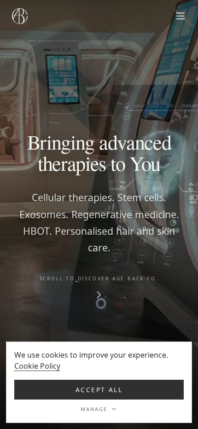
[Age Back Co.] (20, 16)
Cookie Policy (37, 366)
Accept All (99, 389)
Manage (94, 409)
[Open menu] (180, 16)
